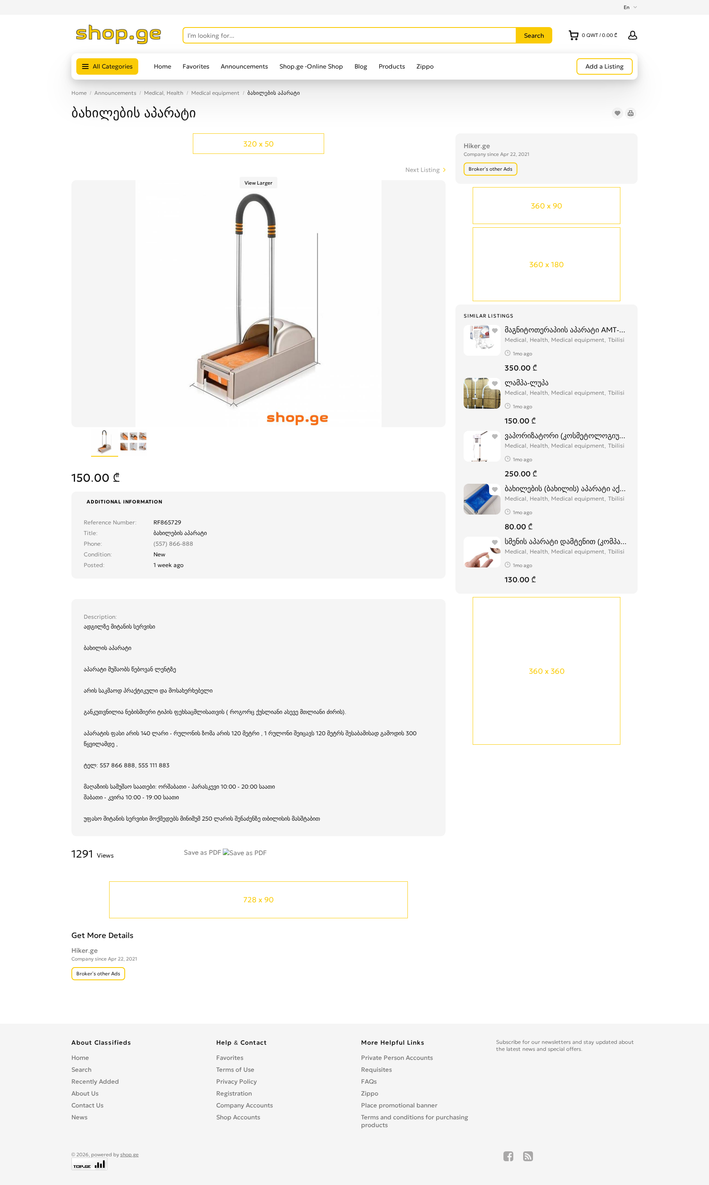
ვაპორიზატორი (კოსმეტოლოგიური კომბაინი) (567, 435)
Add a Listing (604, 66)
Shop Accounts (238, 1117)
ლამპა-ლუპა (527, 382)
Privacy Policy (236, 1081)
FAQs (369, 1081)
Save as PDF (203, 852)
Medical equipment (215, 92)
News (79, 1117)
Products (392, 66)
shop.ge (129, 1154)
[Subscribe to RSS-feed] (528, 1160)
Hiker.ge (477, 146)
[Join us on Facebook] (508, 1160)
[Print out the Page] (630, 113)
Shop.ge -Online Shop (311, 66)
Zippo (425, 66)
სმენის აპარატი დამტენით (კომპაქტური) (567, 541)
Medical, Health (163, 92)
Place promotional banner (399, 1105)
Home (162, 66)
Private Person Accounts (397, 1057)
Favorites (196, 66)
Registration (234, 1093)
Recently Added (95, 1081)
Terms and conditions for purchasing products (414, 1121)
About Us (84, 1093)
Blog (360, 66)
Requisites (376, 1069)
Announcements (244, 66)
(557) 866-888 (173, 543)
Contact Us (87, 1105)
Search (81, 1069)
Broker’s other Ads (490, 169)
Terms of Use (235, 1069)
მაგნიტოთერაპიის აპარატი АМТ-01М (567, 329)
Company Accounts (244, 1105)
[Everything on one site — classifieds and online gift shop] (118, 42)
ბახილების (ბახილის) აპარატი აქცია (567, 488)
